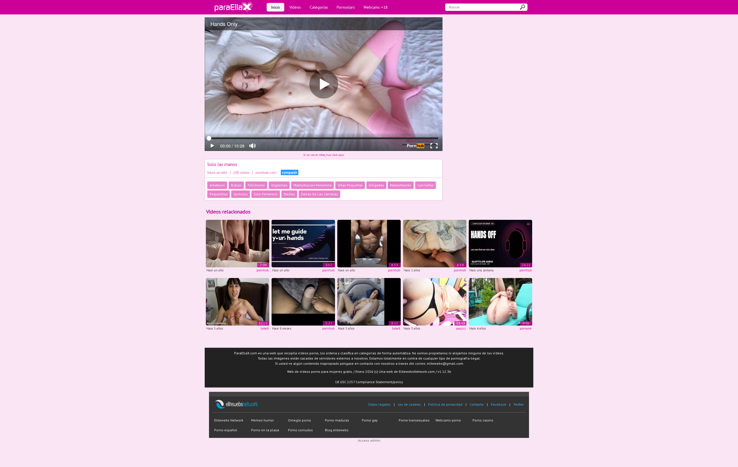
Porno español (225, 430)
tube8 (265, 328)
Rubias (236, 185)
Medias (289, 194)
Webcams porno (448, 420)
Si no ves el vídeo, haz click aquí (323, 155)
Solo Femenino (266, 194)
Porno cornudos (300, 430)
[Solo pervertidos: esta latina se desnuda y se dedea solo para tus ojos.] (237, 301)
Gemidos (241, 194)
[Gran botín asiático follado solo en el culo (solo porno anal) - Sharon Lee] (434, 301)
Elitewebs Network (228, 420)
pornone (526, 328)
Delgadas (376, 185)
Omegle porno (299, 420)
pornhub (263, 270)
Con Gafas (425, 185)
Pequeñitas (218, 194)
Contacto (477, 404)
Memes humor (262, 420)
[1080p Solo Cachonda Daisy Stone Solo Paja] (500, 301)
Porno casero (482, 420)
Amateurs (217, 185)
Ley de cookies (409, 404)
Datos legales (379, 404)
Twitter (518, 404)
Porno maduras (337, 420)
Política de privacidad (445, 404)
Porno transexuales (414, 420)
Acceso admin (369, 440)
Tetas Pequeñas (350, 185)
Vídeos (295, 7)
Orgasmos (279, 185)
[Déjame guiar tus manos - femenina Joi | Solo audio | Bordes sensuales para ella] (303, 243)
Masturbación (400, 185)
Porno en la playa (265, 430)
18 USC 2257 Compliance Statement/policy (369, 382)
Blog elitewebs (337, 430)
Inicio (275, 7)
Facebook (498, 404)
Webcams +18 (376, 7)
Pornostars (346, 7)
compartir (289, 172)
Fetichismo (256, 185)
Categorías (319, 7)
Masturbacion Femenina (312, 185)
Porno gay (370, 420)
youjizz (461, 328)
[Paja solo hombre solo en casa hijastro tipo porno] (303, 301)
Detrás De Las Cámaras (319, 194)
